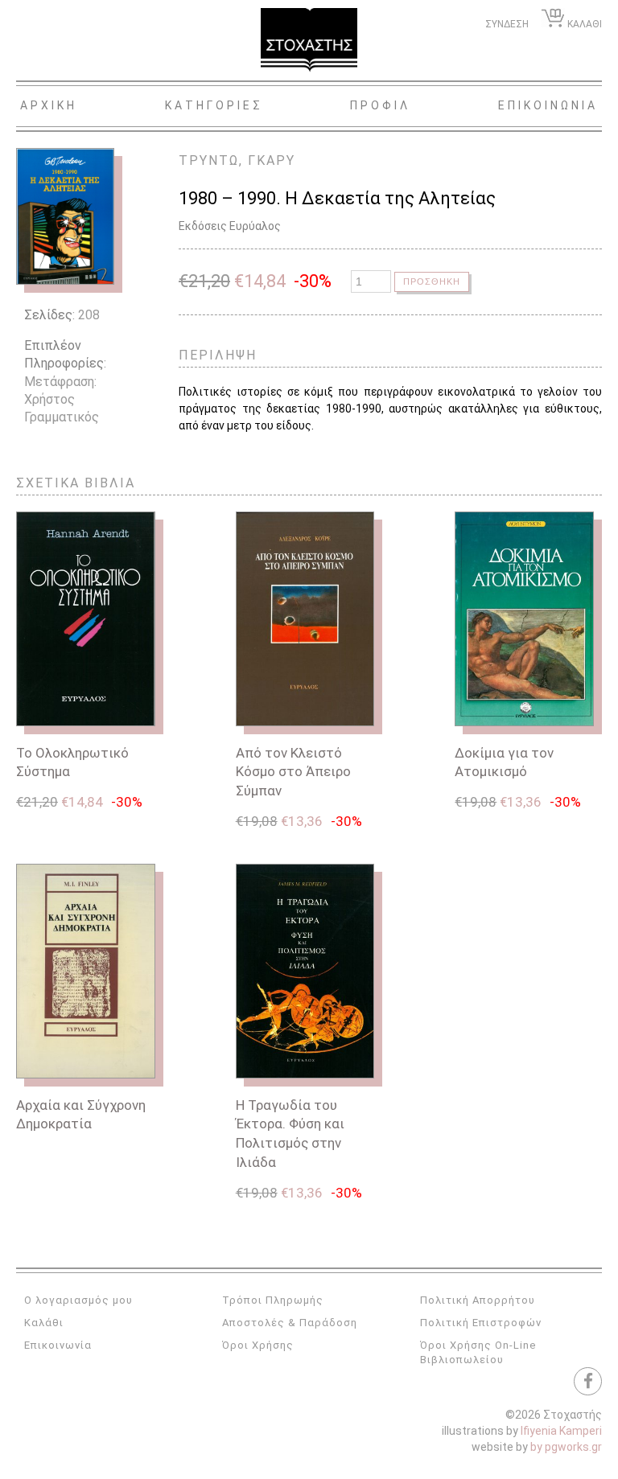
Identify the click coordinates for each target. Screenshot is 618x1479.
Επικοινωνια (548, 105)
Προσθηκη (431, 281)
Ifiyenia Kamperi (561, 1430)
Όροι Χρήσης (258, 1345)
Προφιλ (380, 105)
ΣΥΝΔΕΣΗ (507, 24)
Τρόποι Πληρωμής (272, 1300)
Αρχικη (48, 105)
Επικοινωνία (58, 1345)
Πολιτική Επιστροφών (481, 1323)
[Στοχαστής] (309, 40)
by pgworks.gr (566, 1446)
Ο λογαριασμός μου (78, 1300)
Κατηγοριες (214, 105)
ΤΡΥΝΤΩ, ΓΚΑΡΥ (237, 160)
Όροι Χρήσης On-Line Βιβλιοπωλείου (478, 1352)
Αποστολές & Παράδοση (289, 1323)
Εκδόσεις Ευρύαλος (230, 226)
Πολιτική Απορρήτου (477, 1300)
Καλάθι (44, 1323)
